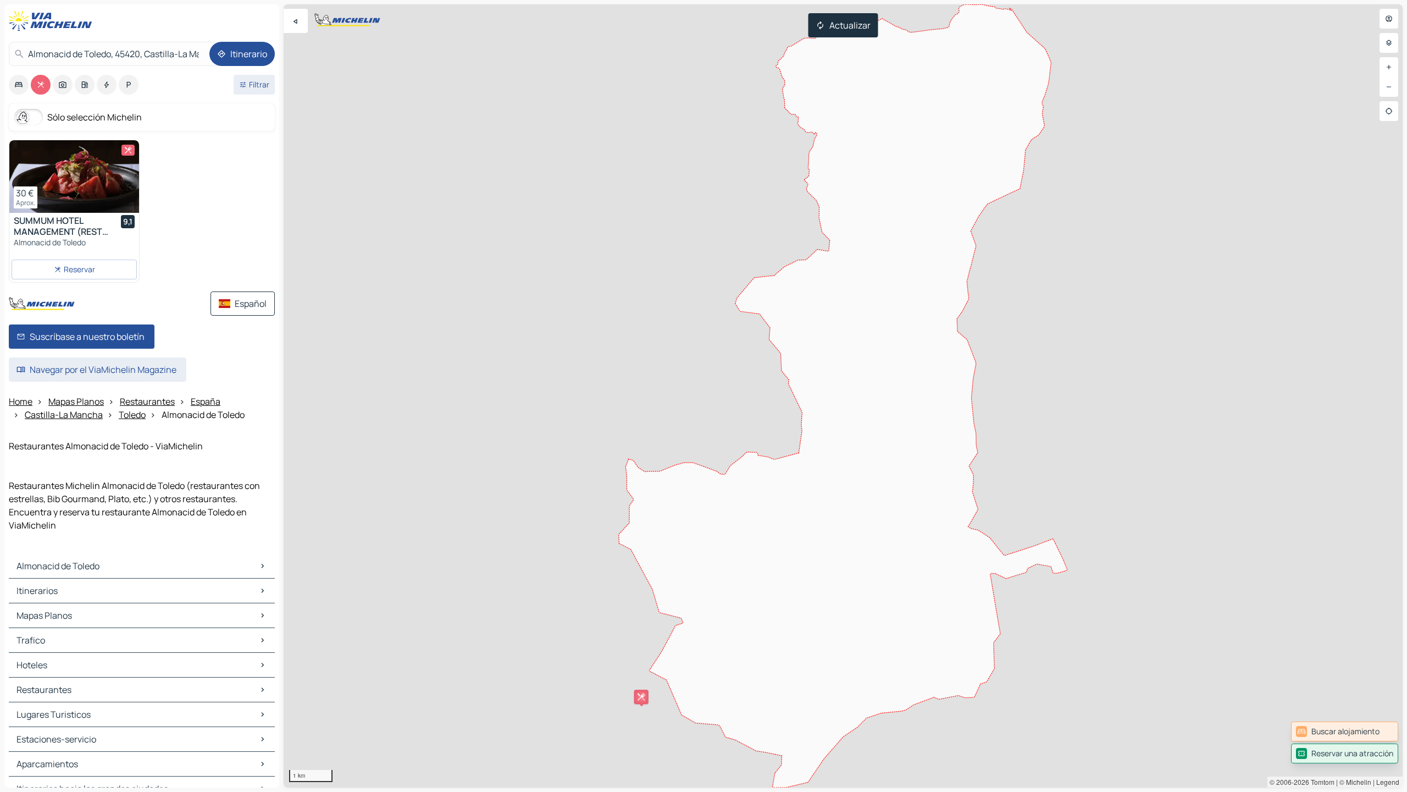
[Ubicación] (1389, 111)
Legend (1387, 782)
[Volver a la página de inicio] (53, 21)
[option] (19, 85)
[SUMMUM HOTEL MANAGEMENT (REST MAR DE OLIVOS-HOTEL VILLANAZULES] (74, 176)
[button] (641, 697)
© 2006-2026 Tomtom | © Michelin (1320, 782)
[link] (1344, 731)
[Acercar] (1389, 67)
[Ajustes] (1389, 43)
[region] (843, 396)
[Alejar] (1389, 87)
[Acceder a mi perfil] (1389, 19)
